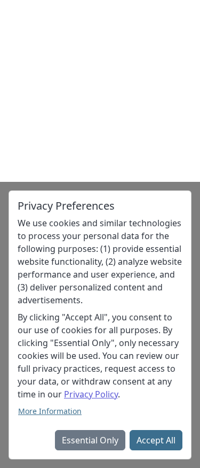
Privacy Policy (91, 394)
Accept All (156, 440)
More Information (50, 411)
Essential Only (90, 440)
